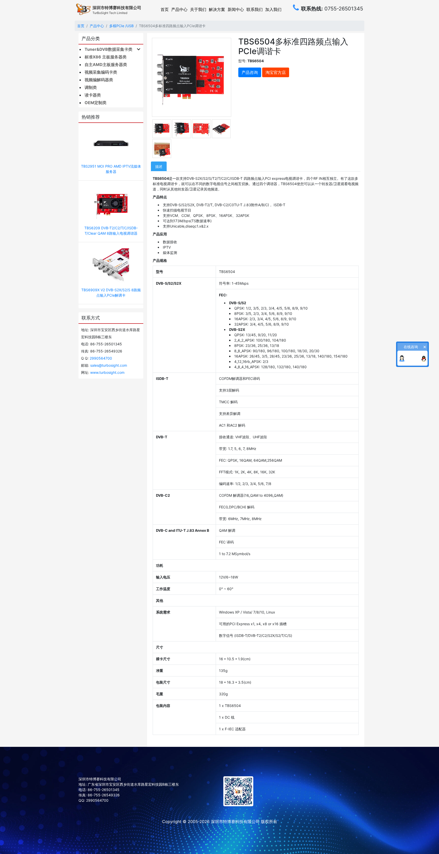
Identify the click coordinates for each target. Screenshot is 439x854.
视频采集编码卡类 (101, 72)
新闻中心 (236, 9)
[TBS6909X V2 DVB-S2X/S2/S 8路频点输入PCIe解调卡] (111, 267)
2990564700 (101, 358)
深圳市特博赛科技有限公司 (235, 821)
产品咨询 (250, 72)
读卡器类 (93, 95)
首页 (165, 9)
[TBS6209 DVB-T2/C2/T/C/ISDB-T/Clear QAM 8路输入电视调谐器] (111, 205)
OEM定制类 (95, 102)
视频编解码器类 (99, 79)
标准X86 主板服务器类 (106, 56)
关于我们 (198, 9)
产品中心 (179, 9)
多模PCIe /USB (121, 26)
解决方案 (217, 9)
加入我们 (273, 9)
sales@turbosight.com (108, 365)
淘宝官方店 (275, 72)
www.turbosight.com (107, 372)
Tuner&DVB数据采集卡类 (108, 49)
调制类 (91, 87)
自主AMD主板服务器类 (106, 64)
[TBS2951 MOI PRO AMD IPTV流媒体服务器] (111, 144)
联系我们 (254, 9)
